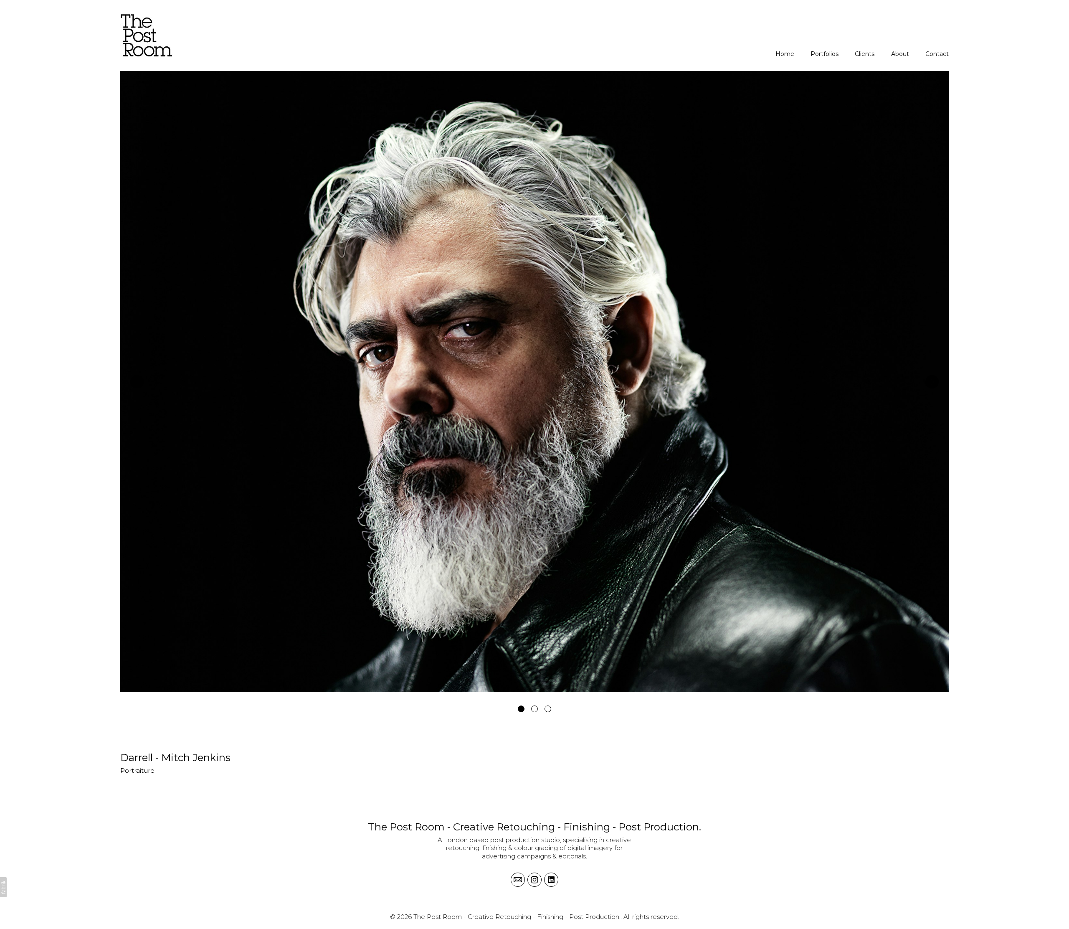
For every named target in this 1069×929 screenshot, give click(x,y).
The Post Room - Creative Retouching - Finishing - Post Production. (534, 827)
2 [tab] (534, 709)
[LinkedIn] (551, 880)
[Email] (518, 880)
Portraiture (137, 770)
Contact (937, 54)
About (900, 54)
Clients (864, 54)
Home (784, 54)
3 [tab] (548, 709)
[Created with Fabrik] (3, 887)
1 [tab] (521, 709)
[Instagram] (534, 880)
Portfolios (824, 54)
